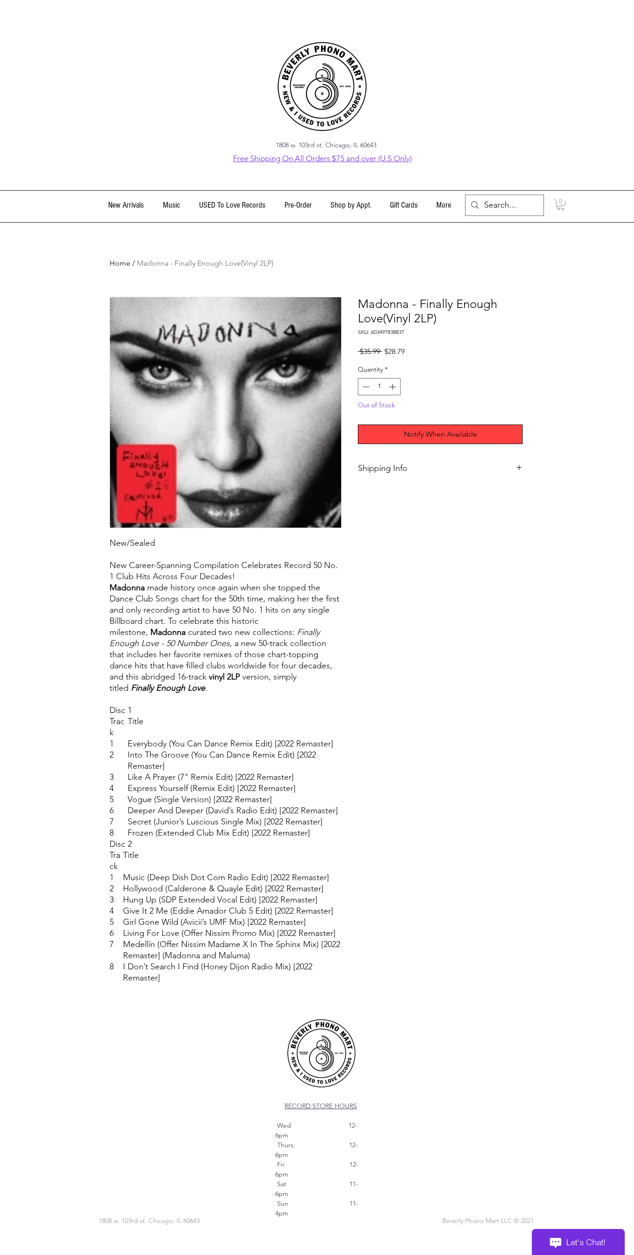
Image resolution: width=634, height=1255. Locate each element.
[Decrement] (365, 387)
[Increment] (393, 387)
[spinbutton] (379, 387)
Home (120, 263)
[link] (561, 204)
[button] (171, 205)
